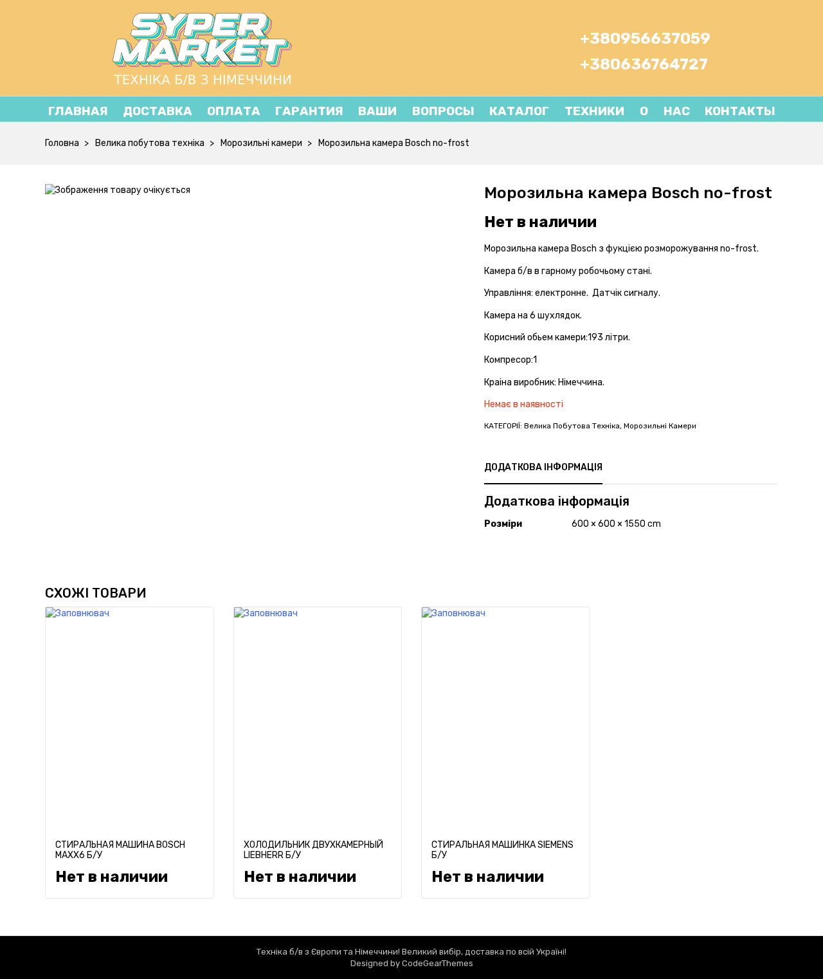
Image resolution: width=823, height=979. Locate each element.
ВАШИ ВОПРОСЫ (416, 111)
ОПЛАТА (233, 111)
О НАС (657, 111)
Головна (62, 143)
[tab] (543, 467)
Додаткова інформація (543, 467)
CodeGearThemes (437, 963)
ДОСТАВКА (157, 111)
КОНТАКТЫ (740, 111)
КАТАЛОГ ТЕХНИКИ (556, 111)
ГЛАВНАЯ (78, 111)
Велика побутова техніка (149, 143)
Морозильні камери (261, 143)
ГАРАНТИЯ (309, 111)
